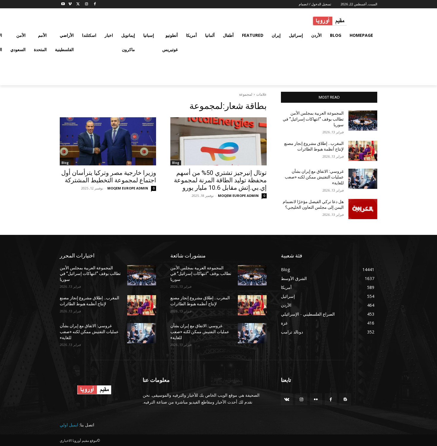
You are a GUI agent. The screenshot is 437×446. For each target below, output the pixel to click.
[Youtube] (63, 4)
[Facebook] (94, 4)
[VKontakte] (287, 399)
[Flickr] (316, 399)
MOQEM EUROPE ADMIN (238, 195)
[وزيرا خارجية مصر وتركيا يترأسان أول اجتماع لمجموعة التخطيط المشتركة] (108, 141)
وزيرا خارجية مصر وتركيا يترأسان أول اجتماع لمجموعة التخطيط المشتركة (108, 176)
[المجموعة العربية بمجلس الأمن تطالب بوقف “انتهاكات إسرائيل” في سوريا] (362, 120)
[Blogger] (345, 399)
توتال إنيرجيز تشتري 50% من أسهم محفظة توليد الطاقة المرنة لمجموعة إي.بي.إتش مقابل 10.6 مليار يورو (220, 180)
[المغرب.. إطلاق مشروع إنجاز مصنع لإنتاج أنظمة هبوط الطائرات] (362, 151)
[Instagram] (86, 4)
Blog (175, 163)
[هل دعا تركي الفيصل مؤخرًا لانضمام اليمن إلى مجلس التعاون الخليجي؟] (362, 209)
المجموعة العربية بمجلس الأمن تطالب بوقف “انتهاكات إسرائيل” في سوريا (313, 119)
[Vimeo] (70, 4)
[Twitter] (78, 4)
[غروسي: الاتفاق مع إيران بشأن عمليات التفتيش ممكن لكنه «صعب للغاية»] (362, 179)
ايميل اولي (69, 425)
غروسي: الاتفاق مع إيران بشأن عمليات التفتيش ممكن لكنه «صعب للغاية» (314, 177)
